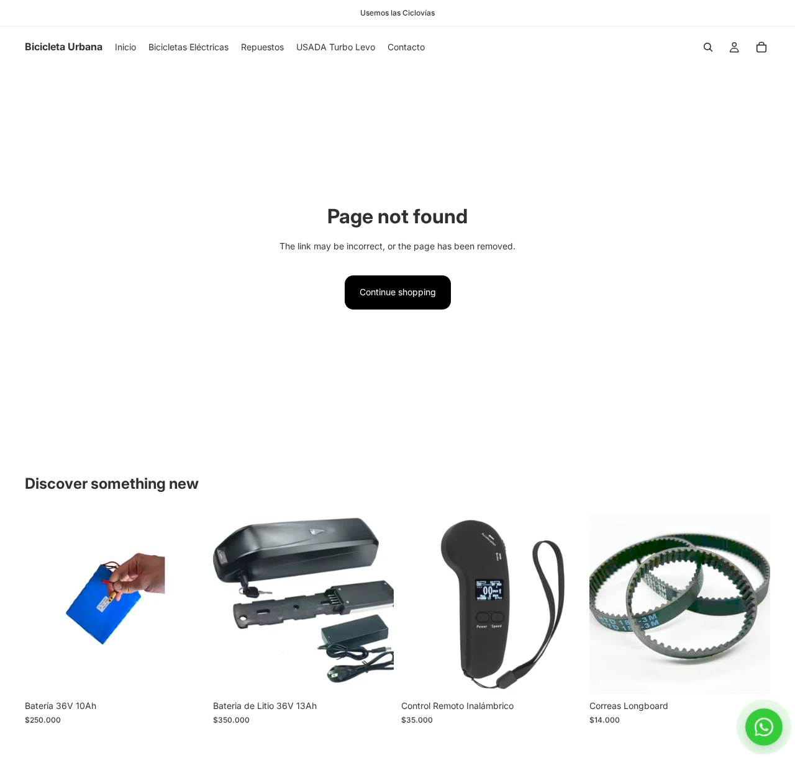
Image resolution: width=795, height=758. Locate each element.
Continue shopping (398, 292)
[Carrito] (761, 47)
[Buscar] (708, 47)
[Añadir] (186, 675)
